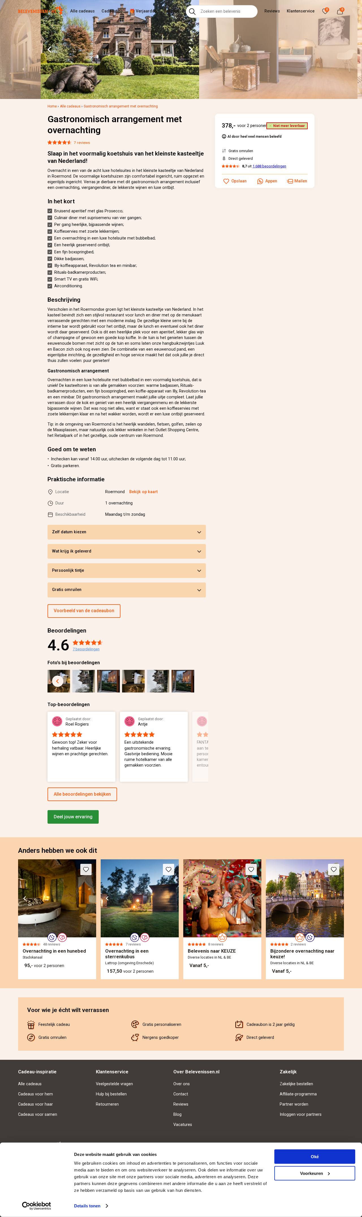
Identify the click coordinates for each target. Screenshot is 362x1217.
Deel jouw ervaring (73, 816)
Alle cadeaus (82, 11)
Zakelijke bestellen (296, 1084)
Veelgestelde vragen (114, 1084)
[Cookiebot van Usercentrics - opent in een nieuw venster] (36, 1206)
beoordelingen (86, 649)
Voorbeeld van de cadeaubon (84, 610)
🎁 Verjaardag (143, 11)
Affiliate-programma (298, 1094)
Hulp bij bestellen (111, 1094)
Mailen (300, 181)
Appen (271, 181)
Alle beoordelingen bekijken (82, 794)
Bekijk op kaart (143, 491)
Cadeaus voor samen (37, 1114)
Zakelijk (171, 11)
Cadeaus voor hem (35, 1094)
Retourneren (107, 1104)
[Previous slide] (47, 747)
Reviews (272, 11)
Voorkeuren (311, 1173)
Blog (177, 1114)
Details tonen (87, 1205)
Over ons (181, 1084)
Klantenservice (300, 11)
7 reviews (82, 142)
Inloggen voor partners (301, 1114)
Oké (315, 1156)
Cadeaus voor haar (35, 1104)
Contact (180, 1094)
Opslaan (239, 181)
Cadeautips (112, 11)
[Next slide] (190, 49)
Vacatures (182, 1124)
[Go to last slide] (49, 49)
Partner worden (294, 1104)
